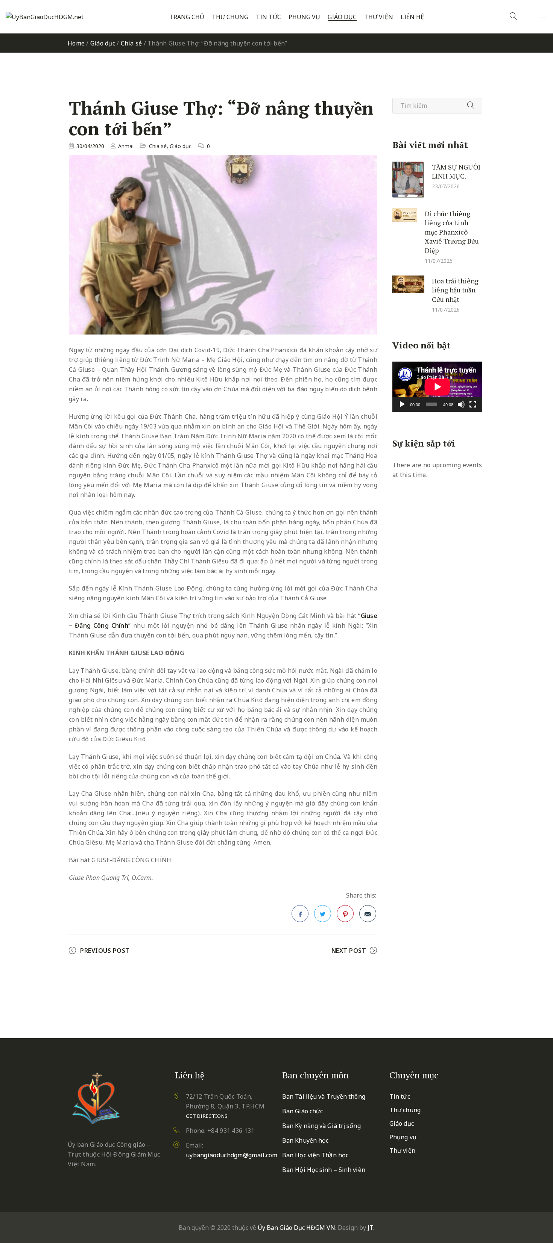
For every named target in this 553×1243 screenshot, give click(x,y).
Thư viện (378, 17)
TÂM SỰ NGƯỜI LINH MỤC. (456, 171)
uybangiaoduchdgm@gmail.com (232, 1155)
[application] (437, 387)
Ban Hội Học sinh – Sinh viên (323, 1170)
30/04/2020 (90, 146)
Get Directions (207, 1116)
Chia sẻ (131, 43)
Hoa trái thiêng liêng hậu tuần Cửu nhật (455, 289)
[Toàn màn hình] (473, 404)
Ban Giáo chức (302, 1111)
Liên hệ (412, 17)
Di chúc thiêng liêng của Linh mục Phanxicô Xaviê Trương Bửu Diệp (452, 231)
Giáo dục (342, 17)
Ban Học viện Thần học (315, 1155)
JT (370, 1227)
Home (76, 43)
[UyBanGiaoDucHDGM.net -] (45, 17)
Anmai (126, 146)
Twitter (322, 913)
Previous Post (105, 950)
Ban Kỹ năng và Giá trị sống (321, 1126)
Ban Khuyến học (305, 1140)
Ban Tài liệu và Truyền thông (323, 1096)
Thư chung (230, 17)
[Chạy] (402, 404)
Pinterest (345, 913)
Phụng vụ (304, 17)
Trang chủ (186, 17)
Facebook (300, 913)
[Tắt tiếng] (461, 404)
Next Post (348, 950)
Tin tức (268, 17)
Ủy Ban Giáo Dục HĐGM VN (296, 1227)
